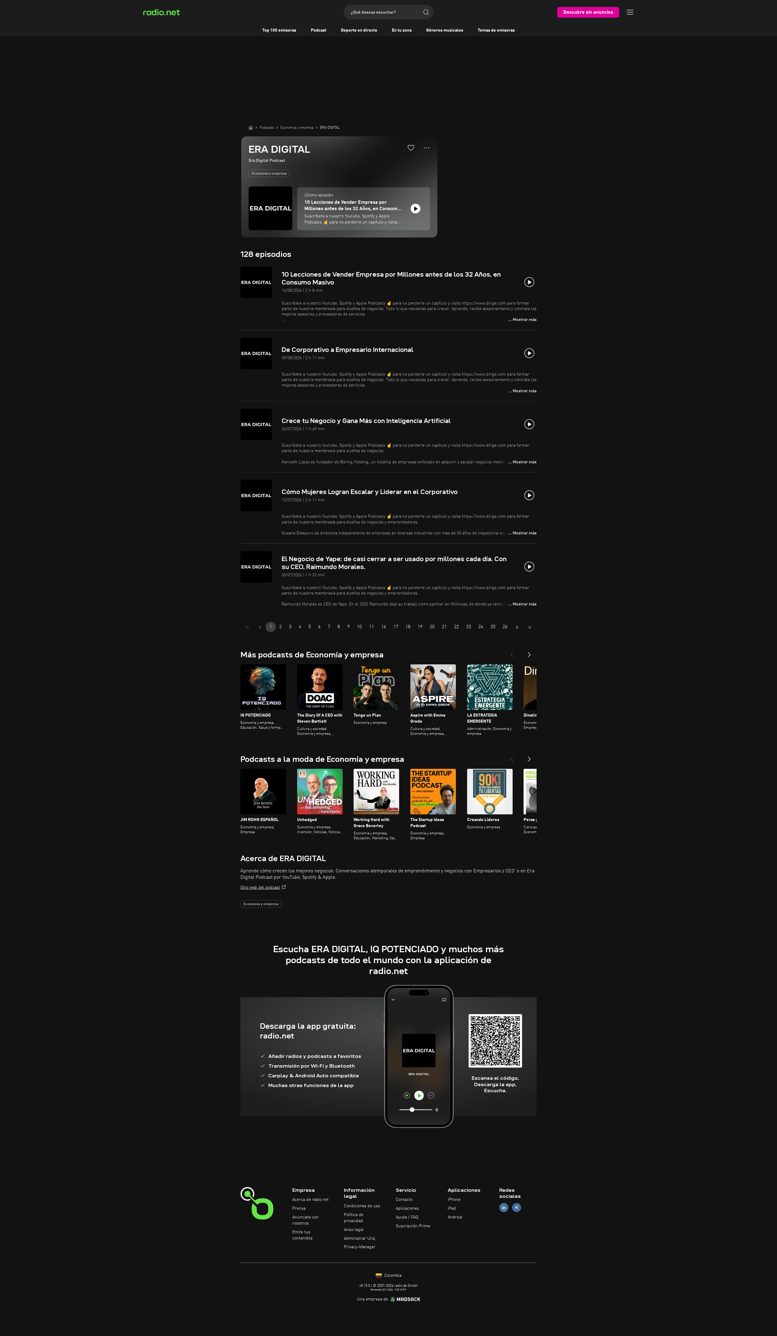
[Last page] (529, 627)
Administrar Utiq (359, 1238)
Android (455, 1217)
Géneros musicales (444, 30)
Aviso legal (354, 1230)
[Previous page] (260, 627)
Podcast (318, 30)
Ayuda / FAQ (407, 1217)
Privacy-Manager (359, 1247)
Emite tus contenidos (302, 1235)
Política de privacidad (353, 1218)
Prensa (299, 1208)
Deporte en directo (359, 30)
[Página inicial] (250, 127)
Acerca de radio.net (310, 1200)
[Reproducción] (415, 208)
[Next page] (517, 627)
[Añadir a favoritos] (411, 147)
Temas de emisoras (496, 30)
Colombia (392, 1275)
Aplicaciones (407, 1208)
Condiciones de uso (362, 1206)
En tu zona (402, 30)
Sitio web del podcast (260, 887)
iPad (452, 1208)
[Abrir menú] (630, 12)
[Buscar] (426, 12)
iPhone (454, 1200)
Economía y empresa (269, 174)
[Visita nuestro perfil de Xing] (516, 1208)
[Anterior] (511, 652)
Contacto (404, 1200)
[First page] (248, 627)
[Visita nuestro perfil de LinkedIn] (503, 1208)
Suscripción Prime (413, 1226)
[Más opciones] (426, 148)
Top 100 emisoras (279, 30)
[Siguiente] (529, 652)
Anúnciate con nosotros (305, 1220)
